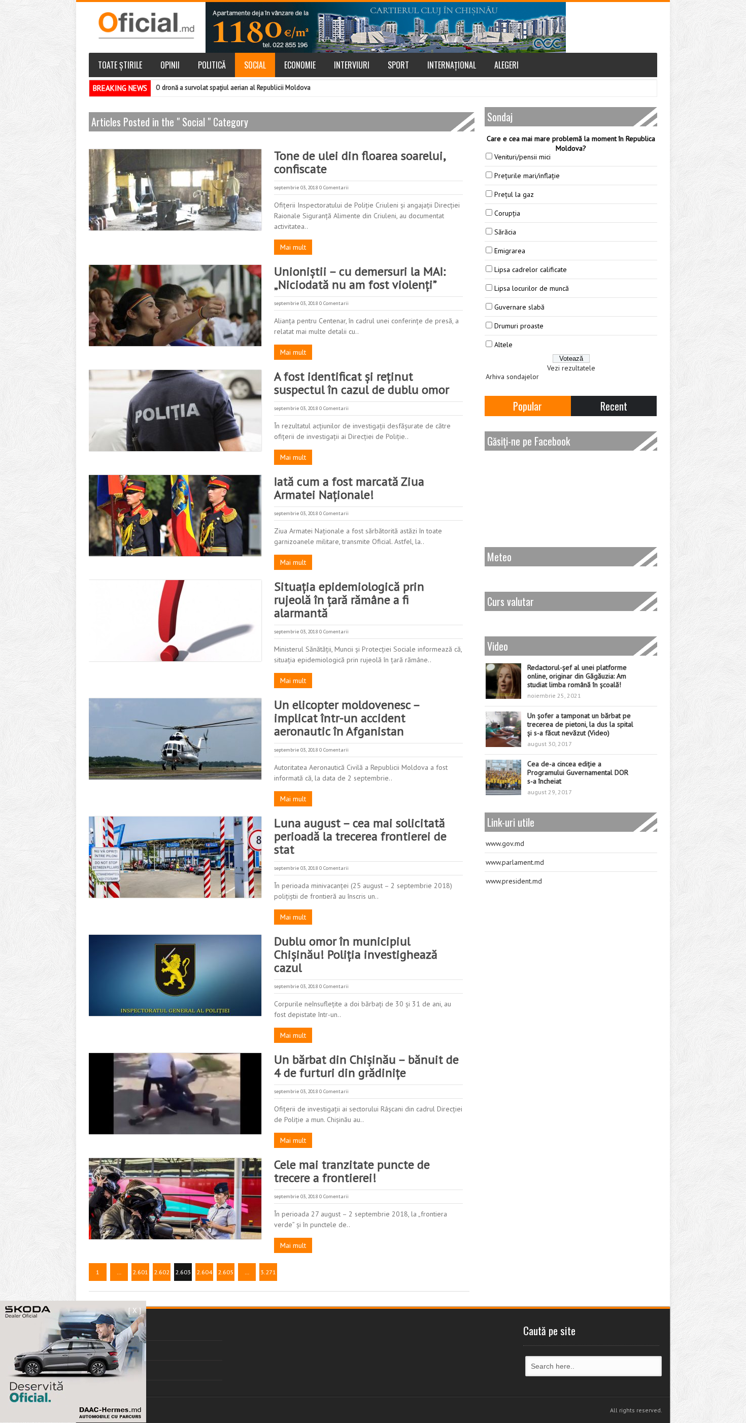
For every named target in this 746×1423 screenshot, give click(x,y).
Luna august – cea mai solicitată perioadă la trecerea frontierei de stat (360, 836)
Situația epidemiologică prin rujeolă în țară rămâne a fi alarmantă (349, 600)
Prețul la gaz (514, 194)
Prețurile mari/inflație (527, 175)
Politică (212, 65)
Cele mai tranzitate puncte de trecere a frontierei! (352, 1171)
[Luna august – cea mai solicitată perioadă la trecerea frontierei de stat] (175, 857)
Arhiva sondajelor (512, 376)
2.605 (225, 1272)
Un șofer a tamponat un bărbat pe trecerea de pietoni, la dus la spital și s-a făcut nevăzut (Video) (580, 724)
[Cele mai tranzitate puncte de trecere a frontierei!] (175, 1198)
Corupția (507, 213)
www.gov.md (505, 843)
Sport (398, 65)
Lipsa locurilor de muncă (531, 288)
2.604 (204, 1272)
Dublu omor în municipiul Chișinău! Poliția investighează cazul (355, 954)
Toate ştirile (120, 65)
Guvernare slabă (519, 307)
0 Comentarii (334, 187)
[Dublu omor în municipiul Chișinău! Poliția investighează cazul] (175, 975)
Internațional (451, 65)
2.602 (161, 1272)
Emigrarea (509, 250)
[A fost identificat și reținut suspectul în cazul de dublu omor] (175, 410)
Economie (300, 65)
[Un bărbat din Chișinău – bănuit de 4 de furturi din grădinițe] (175, 1093)
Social (255, 65)
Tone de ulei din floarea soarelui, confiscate (359, 162)
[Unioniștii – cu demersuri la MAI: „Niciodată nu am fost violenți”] (175, 305)
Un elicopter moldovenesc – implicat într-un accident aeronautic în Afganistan (347, 718)
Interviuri (351, 65)
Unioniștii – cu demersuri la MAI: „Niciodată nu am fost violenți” (360, 277)
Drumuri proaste (519, 325)
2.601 (140, 1272)
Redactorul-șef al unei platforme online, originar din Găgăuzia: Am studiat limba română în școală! (577, 676)
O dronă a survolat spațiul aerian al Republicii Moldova (233, 87)
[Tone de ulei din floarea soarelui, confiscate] (175, 189)
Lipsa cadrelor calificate (530, 269)
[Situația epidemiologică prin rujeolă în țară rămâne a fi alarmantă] (175, 620)
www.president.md (514, 881)
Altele (503, 344)
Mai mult (293, 247)
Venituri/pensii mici (522, 156)
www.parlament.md (515, 862)
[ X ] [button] (134, 1310)
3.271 (268, 1272)
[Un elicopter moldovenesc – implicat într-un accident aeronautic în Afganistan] (175, 739)
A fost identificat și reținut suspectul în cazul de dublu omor (361, 382)
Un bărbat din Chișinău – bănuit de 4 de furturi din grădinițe (366, 1066)
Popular (527, 406)
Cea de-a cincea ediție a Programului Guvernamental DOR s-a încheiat (577, 772)
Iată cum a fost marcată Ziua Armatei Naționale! (349, 487)
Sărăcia (505, 231)
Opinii (170, 65)
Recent (613, 406)
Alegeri (506, 65)
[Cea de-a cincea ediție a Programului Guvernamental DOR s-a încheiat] (503, 777)
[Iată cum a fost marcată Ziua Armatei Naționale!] (175, 515)
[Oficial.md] (145, 25)
